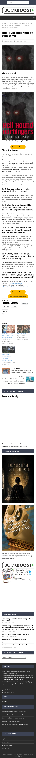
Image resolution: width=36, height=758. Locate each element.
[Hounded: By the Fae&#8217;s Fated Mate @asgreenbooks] (8, 329)
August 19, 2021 (8, 41)
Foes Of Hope (21, 333)
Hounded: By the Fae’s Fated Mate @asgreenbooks (7, 335)
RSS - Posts (6, 690)
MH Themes (19, 756)
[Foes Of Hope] (23, 329)
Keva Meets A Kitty (22, 724)
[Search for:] (18, 2)
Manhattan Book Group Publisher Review (16, 645)
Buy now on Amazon (18, 147)
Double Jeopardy (20, 712)
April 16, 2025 (6, 623)
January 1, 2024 (7, 631)
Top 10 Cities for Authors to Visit (14, 640)
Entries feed (5, 742)
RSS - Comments (8, 692)
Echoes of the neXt (14, 721)
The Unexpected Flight (18, 715)
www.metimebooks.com (15, 283)
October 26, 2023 (7, 647)
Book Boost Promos (17, 23)
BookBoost (19, 41)
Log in (4, 739)
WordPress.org (6, 748)
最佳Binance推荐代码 (8, 724)
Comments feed (7, 745)
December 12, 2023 (8, 637)
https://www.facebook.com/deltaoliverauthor (16, 287)
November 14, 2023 (8, 642)
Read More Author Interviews (18, 296)
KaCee (4, 721)
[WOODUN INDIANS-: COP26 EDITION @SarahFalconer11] (8, 349)
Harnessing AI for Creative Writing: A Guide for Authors (17, 620)
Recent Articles (10, 614)
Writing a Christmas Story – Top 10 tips (16, 634)
